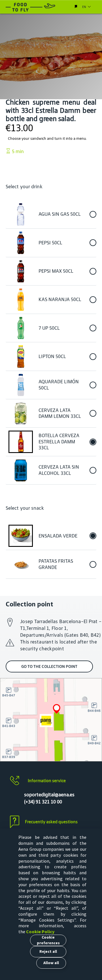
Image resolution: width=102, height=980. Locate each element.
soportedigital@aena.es (49, 794)
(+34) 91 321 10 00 (43, 802)
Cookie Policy (40, 931)
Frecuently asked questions (51, 821)
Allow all (51, 962)
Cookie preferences (48, 940)
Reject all (48, 951)
